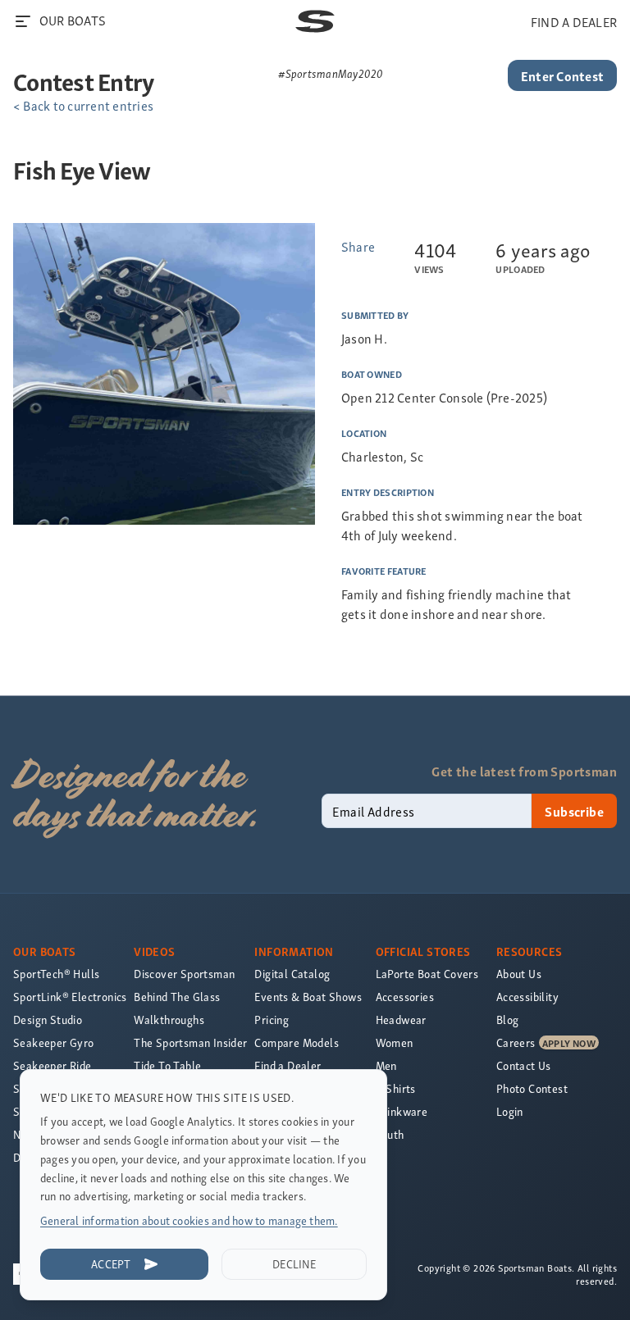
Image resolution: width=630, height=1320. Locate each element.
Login (509, 1111)
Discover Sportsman (184, 973)
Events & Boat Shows (308, 996)
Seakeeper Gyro (53, 1042)
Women (394, 1042)
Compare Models (296, 1042)
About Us (518, 973)
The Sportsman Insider (190, 1042)
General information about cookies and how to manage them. (189, 1220)
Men (386, 1065)
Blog (507, 1019)
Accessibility (527, 996)
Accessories (405, 996)
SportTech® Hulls (56, 973)
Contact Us (523, 1065)
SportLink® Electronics (70, 996)
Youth (390, 1134)
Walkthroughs (169, 1019)
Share (358, 246)
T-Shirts (396, 1088)
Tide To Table (167, 1065)
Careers (516, 1042)
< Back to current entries (83, 105)
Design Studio (47, 1019)
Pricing (271, 1019)
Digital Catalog (292, 973)
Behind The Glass (177, 996)
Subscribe (574, 811)
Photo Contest (532, 1088)
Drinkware (402, 1111)
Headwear (401, 1019)
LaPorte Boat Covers (427, 973)
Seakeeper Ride (52, 1065)
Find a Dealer (287, 1065)
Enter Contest (562, 75)
